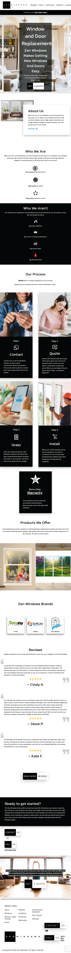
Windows (8, 913)
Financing (22, 917)
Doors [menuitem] (41, 5)
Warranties (22, 920)
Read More (31, 128)
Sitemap (35, 919)
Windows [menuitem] (34, 5)
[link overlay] (16, 357)
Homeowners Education (37, 911)
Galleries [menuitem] (59, 5)
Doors (7, 922)
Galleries (21, 910)
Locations (22, 913)
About (7, 910)
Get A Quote (37, 915)
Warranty (35, 492)
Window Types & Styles (10, 918)
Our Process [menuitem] (50, 5)
